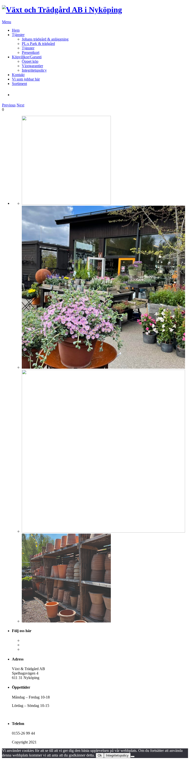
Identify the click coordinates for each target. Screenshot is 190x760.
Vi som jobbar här (26, 79)
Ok (100, 755)
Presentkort (30, 52)
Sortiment (19, 83)
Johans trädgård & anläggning (45, 39)
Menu (6, 22)
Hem (16, 30)
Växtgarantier (32, 66)
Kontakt (18, 75)
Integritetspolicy (34, 70)
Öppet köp (30, 61)
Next (20, 105)
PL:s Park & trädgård (38, 43)
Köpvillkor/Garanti (27, 57)
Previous (9, 105)
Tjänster (18, 35)
